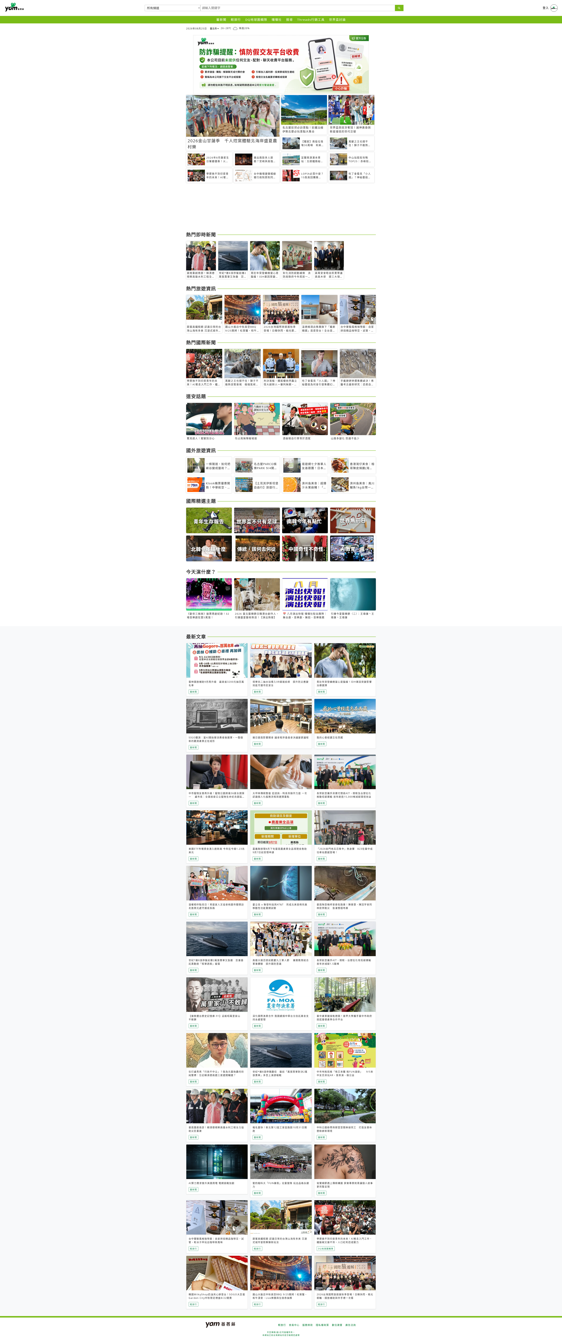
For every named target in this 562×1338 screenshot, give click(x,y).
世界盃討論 (337, 20)
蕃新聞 (221, 20)
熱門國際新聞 (201, 342)
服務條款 (307, 1325)
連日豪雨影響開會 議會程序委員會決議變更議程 (281, 737)
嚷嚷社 (277, 20)
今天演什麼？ (201, 572)
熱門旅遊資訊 (201, 288)
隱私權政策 (322, 1325)
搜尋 (289, 20)
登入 (546, 8)
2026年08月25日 (196, 28)
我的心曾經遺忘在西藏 (330, 737)
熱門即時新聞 (201, 234)
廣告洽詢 (350, 1325)
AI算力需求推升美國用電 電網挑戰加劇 (211, 1183)
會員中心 (294, 1325)
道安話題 (196, 396)
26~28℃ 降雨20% (235, 28)
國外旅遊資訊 (201, 450)
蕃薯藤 (14, 7)
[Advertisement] (274, 207)
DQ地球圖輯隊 (256, 20)
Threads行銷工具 (311, 20)
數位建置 (337, 1325)
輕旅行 (236, 20)
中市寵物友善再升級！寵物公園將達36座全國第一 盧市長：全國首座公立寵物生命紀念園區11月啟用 (217, 797)
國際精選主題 (201, 501)
